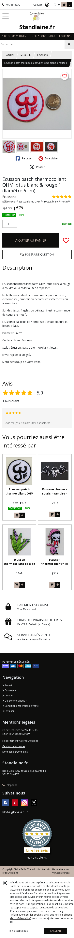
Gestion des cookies (13, 746)
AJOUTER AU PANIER (30, 240)
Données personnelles (15, 751)
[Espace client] (47, 5)
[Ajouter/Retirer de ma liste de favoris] (66, 240)
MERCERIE (26, 55)
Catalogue (10, 690)
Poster (40, 167)
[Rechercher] (69, 44)
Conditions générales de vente (21, 706)
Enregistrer (51, 158)
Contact (37, 4)
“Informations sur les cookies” (26, 914)
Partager (27, 158)
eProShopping (10, 872)
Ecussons (42, 55)
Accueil (10, 55)
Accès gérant (61, 872)
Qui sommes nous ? (15, 700)
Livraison (9, 711)
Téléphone (11, 785)
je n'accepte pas (18, 930)
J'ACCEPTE (55, 930)
